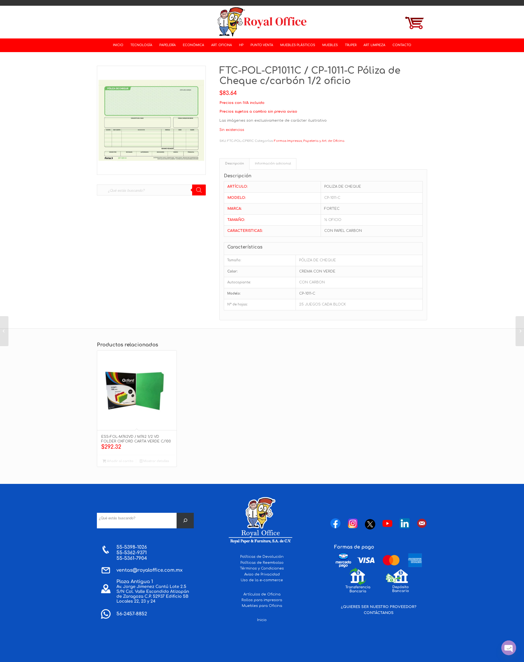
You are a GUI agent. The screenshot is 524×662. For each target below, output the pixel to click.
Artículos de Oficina (262, 594)
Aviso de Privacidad (262, 574)
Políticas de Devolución (262, 557)
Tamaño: (234, 260)
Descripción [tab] (234, 163)
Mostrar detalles (155, 461)
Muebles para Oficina (262, 606)
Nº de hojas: (237, 304)
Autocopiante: (239, 282)
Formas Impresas (288, 141)
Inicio (262, 620)
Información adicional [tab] (273, 163)
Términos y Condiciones (262, 568)
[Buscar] (185, 520)
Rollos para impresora (262, 600)
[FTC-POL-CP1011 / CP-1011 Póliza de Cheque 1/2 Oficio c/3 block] (4, 331)
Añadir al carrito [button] (119, 461)
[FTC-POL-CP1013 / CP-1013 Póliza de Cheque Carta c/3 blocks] (520, 331)
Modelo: (234, 293)
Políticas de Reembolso (262, 563)
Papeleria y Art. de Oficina (323, 141)
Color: (232, 271)
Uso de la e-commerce (262, 580)
